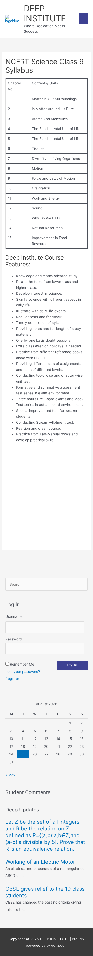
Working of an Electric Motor (40, 862)
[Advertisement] (46, 495)
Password (13, 639)
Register (12, 678)
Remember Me (22, 664)
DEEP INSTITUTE (45, 13)
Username (13, 616)
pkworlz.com (57, 945)
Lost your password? (22, 671)
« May (10, 775)
